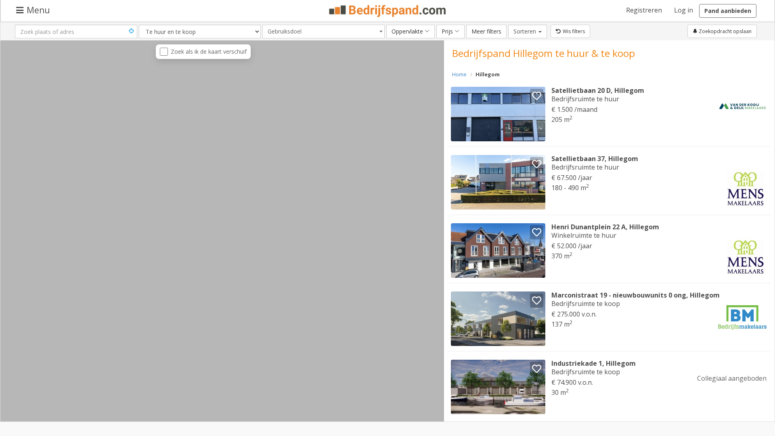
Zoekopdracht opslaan (725, 31)
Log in (683, 10)
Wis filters (574, 31)
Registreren (644, 10)
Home (459, 74)
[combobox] (323, 31)
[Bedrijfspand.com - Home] (387, 11)
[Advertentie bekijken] (498, 114)
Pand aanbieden (727, 11)
